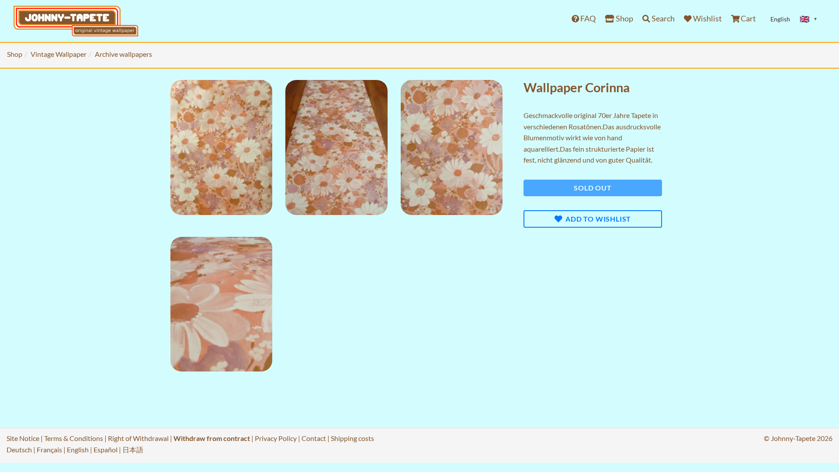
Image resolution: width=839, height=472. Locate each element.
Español (106, 449)
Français (49, 449)
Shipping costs (352, 438)
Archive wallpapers (123, 54)
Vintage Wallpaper (59, 54)
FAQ (587, 18)
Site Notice (23, 438)
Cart (747, 18)
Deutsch (19, 449)
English (78, 449)
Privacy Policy (276, 438)
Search (662, 18)
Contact (314, 438)
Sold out (592, 188)
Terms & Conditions (73, 438)
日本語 (132, 449)
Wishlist (707, 18)
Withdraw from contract (211, 438)
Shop (623, 18)
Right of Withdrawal (138, 438)
